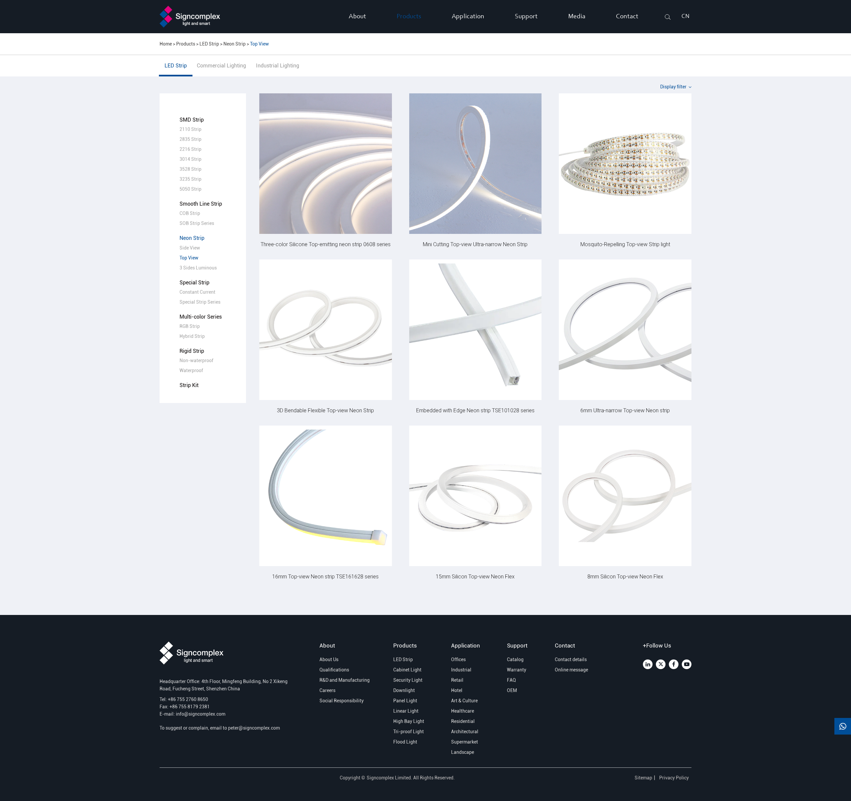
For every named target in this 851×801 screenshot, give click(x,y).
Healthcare (462, 711)
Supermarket (464, 742)
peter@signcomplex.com (254, 728)
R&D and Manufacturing (342, 680)
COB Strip (190, 213)
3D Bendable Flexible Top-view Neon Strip (325, 410)
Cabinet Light (407, 669)
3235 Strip (190, 179)
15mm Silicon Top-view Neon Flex (475, 576)
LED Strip (209, 44)
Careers (327, 690)
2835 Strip (190, 139)
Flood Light (405, 742)
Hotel (456, 690)
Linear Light (406, 711)
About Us (328, 659)
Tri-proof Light (408, 731)
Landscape (462, 752)
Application (468, 16)
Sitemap (643, 777)
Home (166, 44)
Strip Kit (189, 385)
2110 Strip (190, 129)
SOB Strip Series (197, 223)
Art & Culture (464, 700)
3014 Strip (190, 159)
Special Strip (194, 282)
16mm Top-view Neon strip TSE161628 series (325, 576)
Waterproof (191, 370)
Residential (463, 721)
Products (409, 16)
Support (526, 16)
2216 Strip (190, 149)
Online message (571, 669)
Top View (259, 44)
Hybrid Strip (192, 336)
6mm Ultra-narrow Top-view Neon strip (625, 410)
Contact (627, 16)
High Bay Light (408, 721)
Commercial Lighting (221, 65)
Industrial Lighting (277, 65)
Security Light (408, 680)
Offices (458, 659)
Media (576, 16)
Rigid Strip (192, 351)
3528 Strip (190, 169)
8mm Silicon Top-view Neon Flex (625, 576)
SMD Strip (192, 120)
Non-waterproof (196, 360)
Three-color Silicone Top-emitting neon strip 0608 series (326, 244)
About (357, 16)
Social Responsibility (341, 700)
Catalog (515, 659)
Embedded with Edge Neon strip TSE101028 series (475, 410)
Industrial (461, 669)
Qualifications (334, 669)
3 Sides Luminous (198, 267)
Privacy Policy (674, 777)
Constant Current (197, 292)
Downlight (404, 690)
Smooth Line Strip (201, 204)
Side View (190, 247)
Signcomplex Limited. (390, 777)
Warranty (516, 669)
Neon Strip (234, 44)
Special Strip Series (200, 302)
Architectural (464, 731)
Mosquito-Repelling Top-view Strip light (625, 244)
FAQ (511, 680)
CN (685, 17)
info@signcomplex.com (200, 714)
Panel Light (405, 700)
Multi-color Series (201, 317)
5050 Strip (190, 189)
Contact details (571, 659)
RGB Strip (190, 326)
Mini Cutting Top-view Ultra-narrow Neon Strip (475, 244)
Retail (457, 680)
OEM (512, 690)
